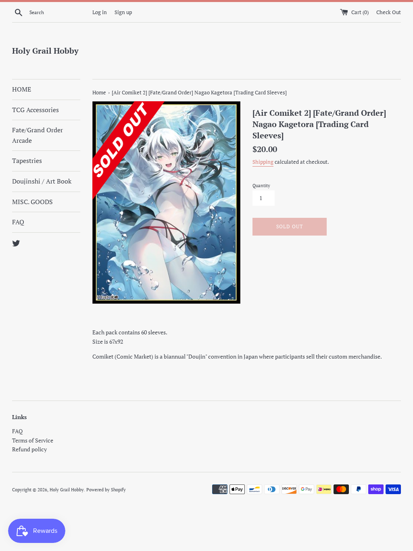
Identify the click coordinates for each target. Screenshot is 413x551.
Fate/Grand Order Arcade (37, 135)
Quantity (261, 185)
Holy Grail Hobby (45, 50)
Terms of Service (32, 440)
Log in (99, 12)
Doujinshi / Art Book (41, 181)
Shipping (262, 162)
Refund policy (29, 449)
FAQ (18, 221)
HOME (21, 89)
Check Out (388, 12)
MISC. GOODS (32, 201)
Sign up (123, 12)
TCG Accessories (35, 109)
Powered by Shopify (106, 489)
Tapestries (27, 160)
